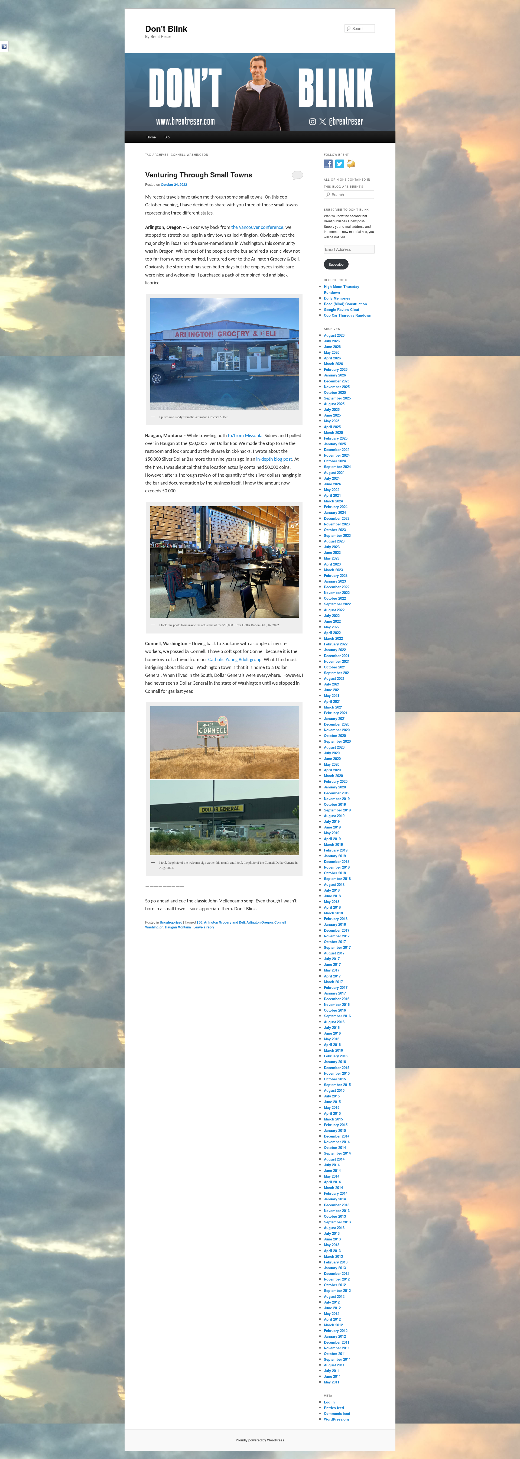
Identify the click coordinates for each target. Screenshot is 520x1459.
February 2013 (335, 1262)
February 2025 (335, 438)
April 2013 (332, 1250)
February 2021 (335, 712)
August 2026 (334, 335)
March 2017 (333, 981)
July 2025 (332, 409)
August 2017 (334, 953)
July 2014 (332, 1164)
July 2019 (332, 821)
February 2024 (335, 506)
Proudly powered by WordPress (260, 1440)
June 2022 (332, 621)
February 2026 (335, 369)
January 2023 (335, 581)
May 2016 (331, 1038)
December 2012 (336, 1273)
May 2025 (331, 420)
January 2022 (335, 649)
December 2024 (336, 449)
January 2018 (335, 924)
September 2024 (337, 466)
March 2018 (333, 912)
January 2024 (335, 512)
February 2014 (335, 1193)
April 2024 (332, 495)
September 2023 (337, 535)
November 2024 (337, 455)
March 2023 (333, 569)
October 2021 (335, 667)
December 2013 (336, 1204)
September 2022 (337, 603)
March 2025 (333, 432)
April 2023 (332, 564)
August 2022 (334, 609)
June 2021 (332, 689)
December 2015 (336, 1067)
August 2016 (334, 1021)
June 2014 (332, 1170)
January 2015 (335, 1130)
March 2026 (333, 363)
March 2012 (333, 1324)
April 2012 (332, 1319)
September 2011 (337, 1359)
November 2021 (337, 661)
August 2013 (334, 1227)
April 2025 (332, 426)
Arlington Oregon (259, 922)
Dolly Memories (337, 298)
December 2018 (336, 861)
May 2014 (331, 1176)
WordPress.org (336, 1419)
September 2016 (337, 1015)
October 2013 (335, 1216)
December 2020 (336, 724)
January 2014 (335, 1198)
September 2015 (337, 1084)
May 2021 (331, 695)
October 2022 (335, 598)
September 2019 (337, 810)
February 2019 (335, 850)
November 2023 (337, 524)
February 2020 (335, 781)
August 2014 (334, 1159)
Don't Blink (166, 28)
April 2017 (332, 976)
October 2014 (335, 1147)
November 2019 (337, 798)
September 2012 (337, 1290)
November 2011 (337, 1347)
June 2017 (332, 964)
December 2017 (336, 930)
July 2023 (332, 546)
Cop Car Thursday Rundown (347, 315)
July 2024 (332, 478)
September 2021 (337, 672)
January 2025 (335, 443)
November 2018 (337, 867)
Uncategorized (171, 922)
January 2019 (335, 855)
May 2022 (331, 626)
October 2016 (335, 1010)
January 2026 (335, 375)
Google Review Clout (341, 309)
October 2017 (335, 941)
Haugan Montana (178, 927)
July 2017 (332, 958)
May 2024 (331, 489)
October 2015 (335, 1078)
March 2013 (333, 1256)
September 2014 (337, 1153)
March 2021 (333, 707)
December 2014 (336, 1136)
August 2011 (334, 1364)
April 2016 (332, 1044)
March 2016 (333, 1050)
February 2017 (335, 987)
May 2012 (331, 1313)
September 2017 (337, 947)
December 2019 (336, 792)
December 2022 (336, 586)
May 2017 (331, 970)
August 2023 (334, 541)
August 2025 (334, 403)
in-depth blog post (274, 459)
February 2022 (335, 643)
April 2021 (332, 701)
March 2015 (333, 1119)
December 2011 (336, 1342)
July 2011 (332, 1370)
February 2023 (335, 575)
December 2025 (336, 381)
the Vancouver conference (257, 227)
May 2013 (331, 1244)
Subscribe (336, 264)
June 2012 (332, 1307)
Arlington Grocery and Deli (224, 922)
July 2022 (332, 615)
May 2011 (331, 1382)
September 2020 (337, 741)
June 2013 (332, 1239)
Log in (329, 1402)
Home (151, 136)
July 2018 (332, 890)
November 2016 (337, 1004)
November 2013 (337, 1210)
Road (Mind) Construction (345, 303)
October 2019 (335, 804)
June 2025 (332, 415)
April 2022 (332, 632)
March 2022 (333, 638)
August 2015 (334, 1090)
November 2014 (337, 1141)
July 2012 (332, 1302)
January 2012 (335, 1336)
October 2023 (335, 529)
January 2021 (335, 718)
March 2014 (333, 1187)
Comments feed (337, 1413)
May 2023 (331, 558)
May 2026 (331, 352)
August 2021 (334, 678)
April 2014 (332, 1181)
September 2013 (337, 1221)
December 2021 (336, 655)
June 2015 (332, 1101)
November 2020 (337, 729)
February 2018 (335, 918)
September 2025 (337, 398)
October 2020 (335, 735)
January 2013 (335, 1267)
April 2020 (332, 769)
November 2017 (337, 935)
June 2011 (332, 1376)
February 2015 (335, 1124)
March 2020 (333, 775)
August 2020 (334, 747)
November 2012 (337, 1279)
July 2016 (332, 1027)
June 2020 (332, 758)
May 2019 (331, 832)
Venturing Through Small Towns (198, 175)
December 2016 (336, 998)
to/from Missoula (245, 435)
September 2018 (337, 878)
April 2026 (332, 357)
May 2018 (331, 901)
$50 (199, 922)
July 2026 (332, 340)
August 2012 (334, 1296)
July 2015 (332, 1096)
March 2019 (333, 844)
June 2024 (332, 483)
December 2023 (336, 518)
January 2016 (335, 1061)
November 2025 (337, 386)
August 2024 (334, 472)
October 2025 (335, 392)
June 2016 (332, 1033)
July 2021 (332, 684)
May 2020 (331, 764)
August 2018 (334, 884)
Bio (167, 136)
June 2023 (332, 552)
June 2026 (332, 346)
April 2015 (332, 1113)
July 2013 (332, 1233)
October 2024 (335, 460)
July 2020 (332, 752)
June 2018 (332, 895)
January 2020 (335, 786)
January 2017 (335, 993)
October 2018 (335, 872)
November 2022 (337, 592)
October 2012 (335, 1284)
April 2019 (332, 838)
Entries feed (334, 1407)
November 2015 (337, 1073)
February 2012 (335, 1330)
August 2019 (334, 815)
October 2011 (335, 1353)
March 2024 (333, 500)
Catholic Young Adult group (234, 659)
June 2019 (332, 827)
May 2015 (331, 1107)
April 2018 (332, 907)
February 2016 (335, 1055)
